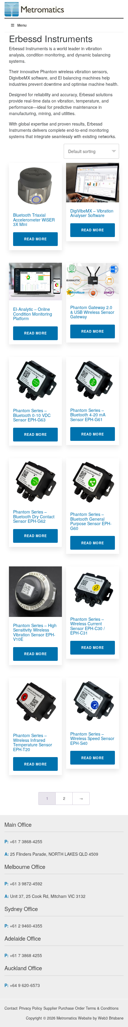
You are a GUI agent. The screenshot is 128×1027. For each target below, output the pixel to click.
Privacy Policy (30, 1008)
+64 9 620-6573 (25, 985)
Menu (21, 25)
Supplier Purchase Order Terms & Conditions (80, 1008)
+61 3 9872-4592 (26, 884)
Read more (41, 238)
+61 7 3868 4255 (26, 955)
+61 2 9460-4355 (26, 926)
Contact (11, 1008)
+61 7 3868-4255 (26, 841)
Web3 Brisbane (111, 1018)
